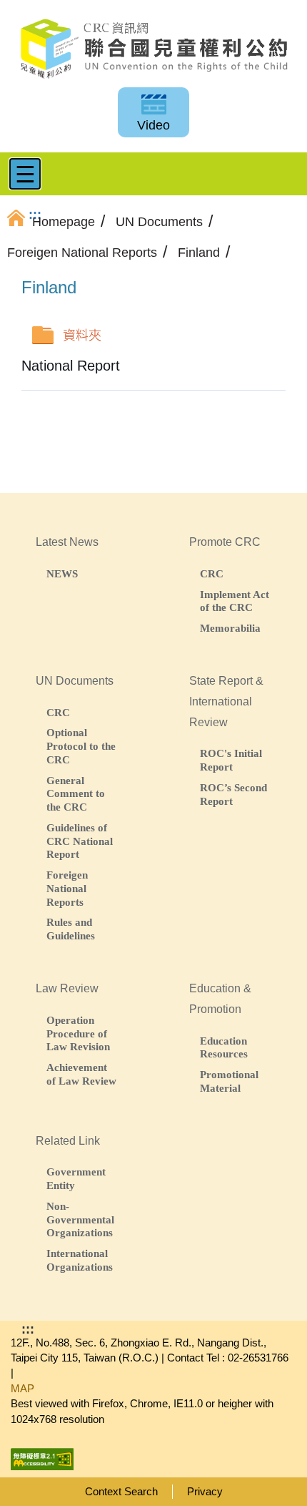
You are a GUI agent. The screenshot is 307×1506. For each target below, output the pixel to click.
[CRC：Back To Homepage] (153, 49)
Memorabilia (230, 627)
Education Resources (224, 1047)
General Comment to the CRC (75, 794)
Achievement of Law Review (81, 1074)
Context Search (121, 1491)
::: (27, 1329)
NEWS (62, 573)
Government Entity (76, 1178)
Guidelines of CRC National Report (79, 841)
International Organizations (79, 1260)
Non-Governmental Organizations (80, 1219)
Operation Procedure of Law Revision (78, 1033)
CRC (211, 573)
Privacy (205, 1491)
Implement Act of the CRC (234, 601)
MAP (22, 1388)
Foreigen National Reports (67, 888)
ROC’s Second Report (233, 794)
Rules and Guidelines (70, 928)
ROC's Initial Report (231, 760)
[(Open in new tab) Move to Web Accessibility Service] (42, 1455)
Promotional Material (229, 1081)
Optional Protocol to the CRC (81, 746)
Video (153, 125)
